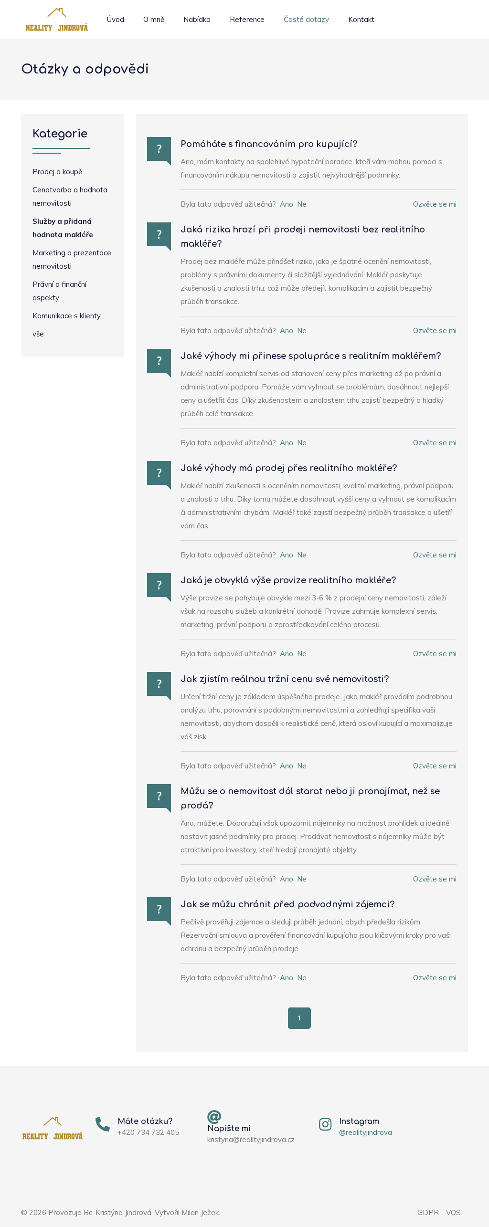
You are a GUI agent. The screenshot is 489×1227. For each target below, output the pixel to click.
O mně (153, 19)
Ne (302, 204)
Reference (247, 19)
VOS (453, 1212)
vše (38, 333)
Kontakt (361, 19)
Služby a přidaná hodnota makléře (62, 228)
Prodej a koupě (57, 171)
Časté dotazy (306, 19)
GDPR (428, 1212)
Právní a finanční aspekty (59, 291)
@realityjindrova (365, 1132)
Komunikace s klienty (66, 315)
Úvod (115, 19)
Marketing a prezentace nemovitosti (71, 259)
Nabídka (197, 19)
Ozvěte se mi (435, 204)
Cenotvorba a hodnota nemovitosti (69, 196)
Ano (286, 204)
